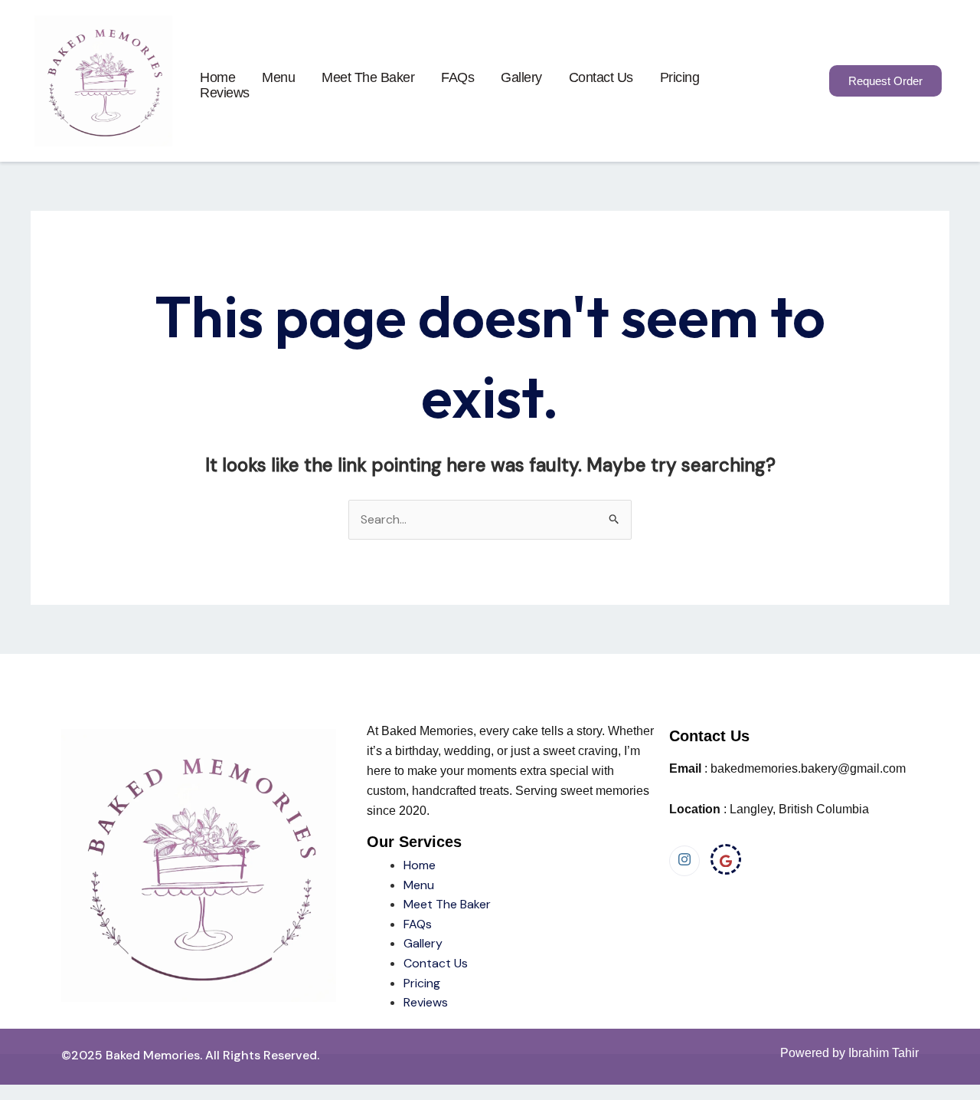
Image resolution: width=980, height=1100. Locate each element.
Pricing (680, 77)
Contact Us (601, 77)
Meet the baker (368, 77)
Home (217, 77)
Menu (278, 77)
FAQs (457, 77)
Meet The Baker (447, 904)
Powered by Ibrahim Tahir (849, 1052)
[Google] (725, 859)
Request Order (885, 80)
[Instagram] (684, 861)
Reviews (225, 92)
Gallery (521, 77)
